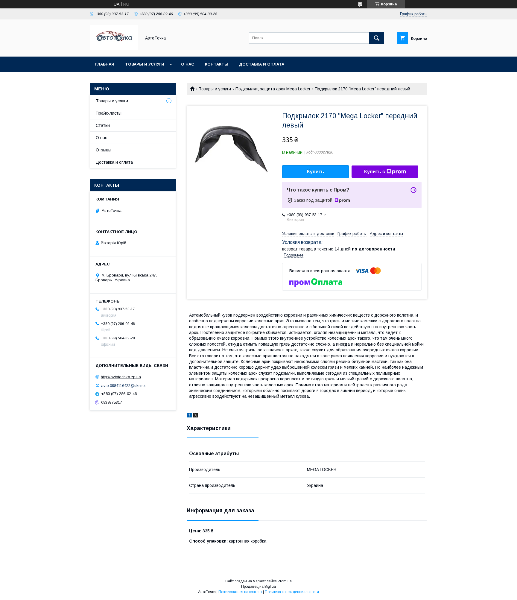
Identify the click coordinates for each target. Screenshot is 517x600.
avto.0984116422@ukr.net (123, 385)
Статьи (103, 125)
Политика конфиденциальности (292, 592)
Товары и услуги (144, 64)
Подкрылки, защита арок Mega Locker (273, 88)
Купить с (374, 171)
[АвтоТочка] (114, 48)
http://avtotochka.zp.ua (121, 377)
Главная (104, 64)
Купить (315, 171)
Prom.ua (285, 581)
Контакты (216, 64)
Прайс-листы (108, 113)
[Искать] (376, 38)
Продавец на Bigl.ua (258, 586)
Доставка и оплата (261, 64)
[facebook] (189, 416)
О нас (187, 64)
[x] (195, 416)
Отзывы (103, 150)
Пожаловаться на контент (240, 592)
